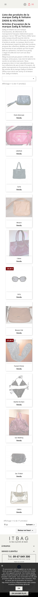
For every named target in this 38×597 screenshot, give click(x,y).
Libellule (19, 151)
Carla (19, 187)
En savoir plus (19, 593)
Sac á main (19, 474)
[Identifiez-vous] (25, 4)
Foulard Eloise (19, 366)
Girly (19, 294)
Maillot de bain (19, 402)
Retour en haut (26, 530)
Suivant (30, 525)
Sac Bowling (19, 438)
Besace (19, 223)
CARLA (19, 509)
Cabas (19, 258)
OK (19, 588)
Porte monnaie (19, 115)
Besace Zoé (19, 330)
